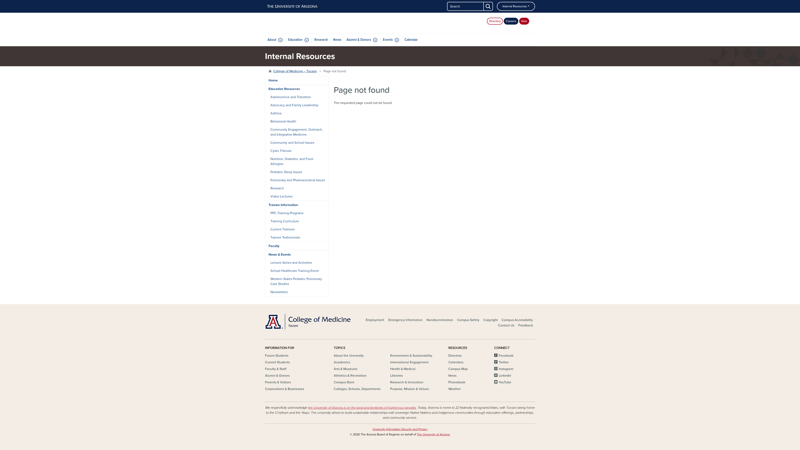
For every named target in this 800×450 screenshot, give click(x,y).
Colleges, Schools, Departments (357, 389)
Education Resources (284, 89)
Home (273, 80)
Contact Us (506, 325)
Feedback (525, 325)
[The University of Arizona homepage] (292, 6)
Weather (454, 389)
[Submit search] (488, 6)
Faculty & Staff (275, 369)
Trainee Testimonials (285, 237)
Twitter (504, 362)
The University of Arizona (433, 434)
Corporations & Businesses (284, 389)
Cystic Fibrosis (280, 151)
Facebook (506, 356)
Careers (511, 21)
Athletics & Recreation (350, 376)
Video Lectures (281, 196)
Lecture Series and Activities (291, 263)
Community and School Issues (292, 143)
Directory (495, 21)
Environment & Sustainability (411, 356)
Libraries (396, 376)
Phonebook (456, 382)
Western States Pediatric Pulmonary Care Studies (296, 281)
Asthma (275, 113)
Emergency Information (405, 320)
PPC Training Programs (286, 213)
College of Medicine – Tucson (295, 71)
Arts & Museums (345, 369)
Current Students (277, 362)
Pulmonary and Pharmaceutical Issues (297, 180)
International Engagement (409, 362)
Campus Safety (468, 320)
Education (295, 40)
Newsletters (279, 292)
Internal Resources (514, 6)
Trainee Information (283, 205)
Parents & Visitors (278, 382)
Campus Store (344, 382)
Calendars (455, 362)
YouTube (505, 382)
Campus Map (458, 369)
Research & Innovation (406, 382)
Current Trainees (282, 229)
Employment (375, 320)
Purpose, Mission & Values (409, 389)
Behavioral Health (283, 121)
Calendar (411, 40)
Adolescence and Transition (290, 97)
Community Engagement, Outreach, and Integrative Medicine (296, 132)
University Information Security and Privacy (400, 429)
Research (321, 40)
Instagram (506, 369)
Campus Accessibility (517, 320)
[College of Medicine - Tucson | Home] (308, 321)
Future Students (276, 356)
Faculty (274, 246)
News (337, 40)
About (272, 40)
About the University (349, 356)
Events (388, 40)
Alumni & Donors (358, 40)
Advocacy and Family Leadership (294, 105)
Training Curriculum (284, 221)
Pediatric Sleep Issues (286, 172)
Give (524, 21)
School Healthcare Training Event (294, 271)
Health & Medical (402, 369)
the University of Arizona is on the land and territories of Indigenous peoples (362, 408)
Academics (342, 362)
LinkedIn (505, 376)
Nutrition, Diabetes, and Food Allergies (291, 161)
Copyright (490, 320)
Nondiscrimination (439, 320)
